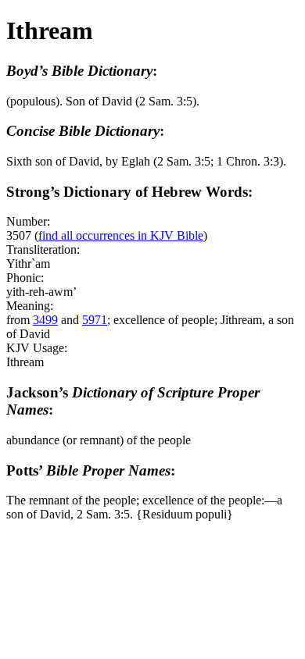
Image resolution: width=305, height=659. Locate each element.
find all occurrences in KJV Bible (120, 235)
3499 (45, 319)
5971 (94, 319)
